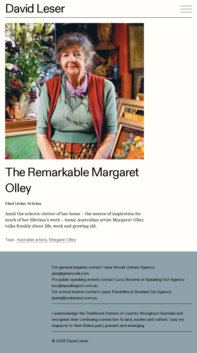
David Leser (35, 8)
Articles (34, 203)
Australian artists (32, 240)
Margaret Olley (62, 240)
